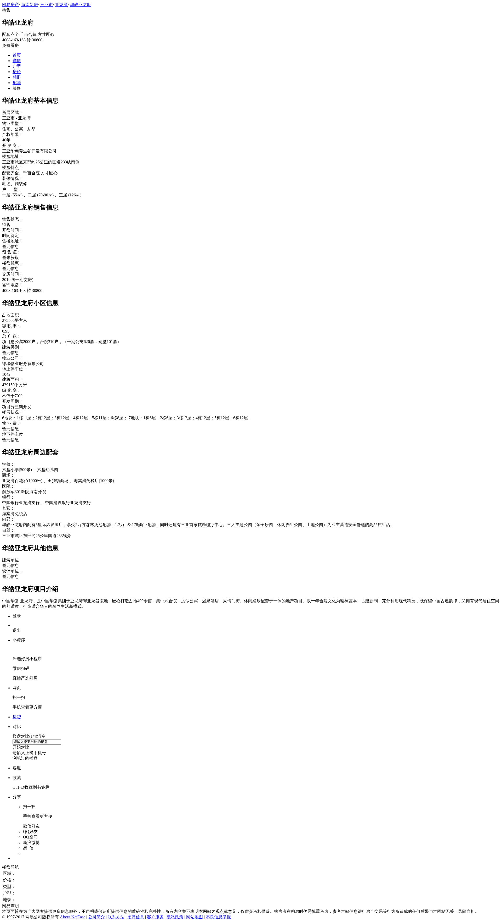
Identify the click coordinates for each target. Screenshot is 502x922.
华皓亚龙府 (80, 4)
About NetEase (72, 917)
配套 (17, 82)
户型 (17, 66)
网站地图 (194, 917)
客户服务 (155, 917)
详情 (17, 60)
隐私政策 (175, 917)
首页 (17, 55)
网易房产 (10, 4)
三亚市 (46, 4)
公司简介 (96, 917)
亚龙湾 (61, 4)
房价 (17, 71)
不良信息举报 (218, 917)
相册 (17, 77)
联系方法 (116, 917)
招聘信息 (135, 917)
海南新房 (29, 4)
